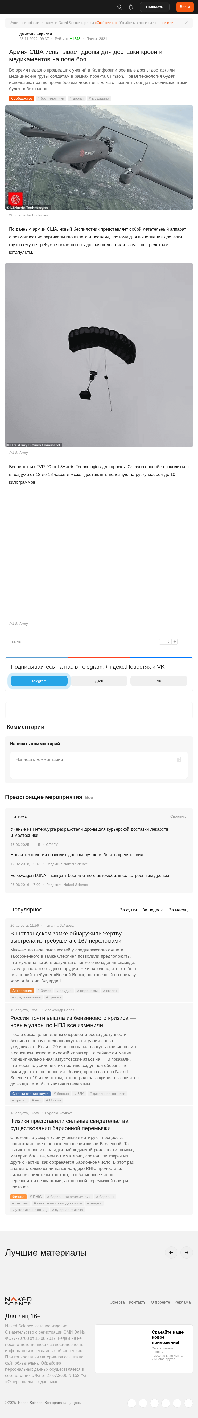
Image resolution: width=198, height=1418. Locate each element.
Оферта (117, 1302)
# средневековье (26, 997)
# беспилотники (51, 98)
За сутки (128, 910)
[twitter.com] (131, 1403)
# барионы (105, 1197)
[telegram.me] (177, 1403)
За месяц (178, 910)
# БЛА (79, 1094)
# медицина (99, 98)
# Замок (44, 991)
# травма (53, 997)
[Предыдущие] (171, 1252)
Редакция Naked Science (67, 864)
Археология (22, 991)
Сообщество (21, 98)
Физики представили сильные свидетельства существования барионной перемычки (69, 1124)
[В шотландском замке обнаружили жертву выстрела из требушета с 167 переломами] (166, 953)
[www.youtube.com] (154, 1403)
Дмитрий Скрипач (35, 34)
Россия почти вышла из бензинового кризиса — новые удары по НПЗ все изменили (73, 1021)
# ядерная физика (67, 1210)
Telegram (39, 681)
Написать (154, 7)
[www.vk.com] (143, 1403)
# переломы (87, 991)
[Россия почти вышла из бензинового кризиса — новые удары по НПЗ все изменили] (166, 1037)
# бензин (61, 1094)
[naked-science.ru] (188, 1403)
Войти (185, 7)
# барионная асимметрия (69, 1197)
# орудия (64, 991)
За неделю (153, 910)
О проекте (160, 1302)
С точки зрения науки (30, 1094)
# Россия (53, 1100)
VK (159, 681)
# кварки (94, 1203)
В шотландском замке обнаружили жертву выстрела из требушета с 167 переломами (66, 937)
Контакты (138, 1302)
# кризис (19, 1100)
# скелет (110, 991)
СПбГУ (52, 844)
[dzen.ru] (165, 1403)
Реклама (182, 1302)
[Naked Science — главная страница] (32, 7)
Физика (18, 1197)
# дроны (77, 98)
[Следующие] (186, 1252)
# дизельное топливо (107, 1094)
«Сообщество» (106, 23)
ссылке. (168, 23)
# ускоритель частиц (29, 1210)
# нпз (36, 1100)
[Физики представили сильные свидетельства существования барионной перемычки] (166, 1140)
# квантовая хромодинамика (58, 1203)
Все (89, 797)
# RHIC (36, 1197)
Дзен (99, 681)
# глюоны (20, 1203)
